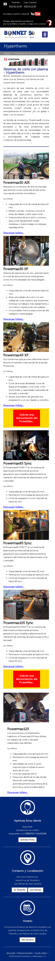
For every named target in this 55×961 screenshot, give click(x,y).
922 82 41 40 (15, 6)
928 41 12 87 (30, 6)
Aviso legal (11, 953)
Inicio (7, 53)
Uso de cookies (41, 953)
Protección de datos (25, 953)
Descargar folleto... (13, 232)
